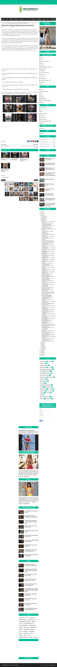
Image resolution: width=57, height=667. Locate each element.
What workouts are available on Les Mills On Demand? (47, 333)
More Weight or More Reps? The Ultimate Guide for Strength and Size (30, 516)
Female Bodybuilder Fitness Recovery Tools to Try (30, 545)
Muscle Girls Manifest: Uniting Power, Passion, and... (48, 235)
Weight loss (22, 19)
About (7, 3)
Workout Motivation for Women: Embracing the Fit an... (47, 298)
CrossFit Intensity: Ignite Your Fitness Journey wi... (48, 268)
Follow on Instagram (44, 146)
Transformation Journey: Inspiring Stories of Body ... (47, 328)
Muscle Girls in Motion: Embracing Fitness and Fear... (47, 256)
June (42, 343)
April (42, 345)
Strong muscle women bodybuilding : (48, 291)
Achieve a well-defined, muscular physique (47, 266)
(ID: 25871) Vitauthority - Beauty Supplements (47, 232)
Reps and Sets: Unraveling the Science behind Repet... (48, 331)
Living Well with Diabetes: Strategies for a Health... (48, 314)
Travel (42, 133)
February (43, 347)
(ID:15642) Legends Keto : (49, 179)
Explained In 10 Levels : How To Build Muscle (48, 230)
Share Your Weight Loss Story (25, 3)
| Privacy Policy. (16, 665)
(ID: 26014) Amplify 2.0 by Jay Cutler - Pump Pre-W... (48, 226)
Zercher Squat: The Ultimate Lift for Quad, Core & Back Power (30, 584)
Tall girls (52, 19)
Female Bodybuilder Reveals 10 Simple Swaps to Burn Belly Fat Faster (31, 609)
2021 (42, 351)
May (42, 344)
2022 (42, 350)
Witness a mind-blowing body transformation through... (46, 296)
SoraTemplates (5, 665)
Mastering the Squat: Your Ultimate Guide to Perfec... (47, 237)
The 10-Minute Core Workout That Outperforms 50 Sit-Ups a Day (30, 579)
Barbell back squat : (44, 286)
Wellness (33, 19)
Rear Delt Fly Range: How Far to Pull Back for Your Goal (30, 526)
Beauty (42, 89)
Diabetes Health (5, 22)
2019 (42, 353)
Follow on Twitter (44, 139)
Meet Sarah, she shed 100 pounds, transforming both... (47, 339)
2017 (42, 355)
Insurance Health (44, 98)
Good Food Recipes (44, 113)
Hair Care (42, 96)
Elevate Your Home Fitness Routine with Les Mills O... (47, 293)
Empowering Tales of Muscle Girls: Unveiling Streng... (47, 285)
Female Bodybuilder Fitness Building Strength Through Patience (30, 550)
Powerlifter (43, 82)
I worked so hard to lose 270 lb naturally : (47, 300)
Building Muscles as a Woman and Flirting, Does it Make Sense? (24, 159)
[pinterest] (55, 1)
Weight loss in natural (45, 61)
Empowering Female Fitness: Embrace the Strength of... (48, 318)
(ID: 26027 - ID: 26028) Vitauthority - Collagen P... (47, 245)
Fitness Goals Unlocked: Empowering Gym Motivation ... (48, 310)
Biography (39, 19)
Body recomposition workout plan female (47, 262)
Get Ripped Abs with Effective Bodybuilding (46, 323)
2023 (42, 214)
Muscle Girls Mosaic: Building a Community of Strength (46, 224)
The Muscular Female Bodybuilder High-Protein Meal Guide (5, 170)
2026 (42, 211)
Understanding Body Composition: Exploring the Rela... (47, 326)
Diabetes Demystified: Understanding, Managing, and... (48, 308)
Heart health (43, 117)
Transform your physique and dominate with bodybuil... (48, 316)
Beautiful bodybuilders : (45, 275)
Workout (42, 3)
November (44, 217)
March (43, 346)
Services (50, 388)
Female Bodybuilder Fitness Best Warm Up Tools (31, 531)
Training (11, 19)
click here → (35, 474)
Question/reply (43, 68)
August (43, 220)
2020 (42, 352)
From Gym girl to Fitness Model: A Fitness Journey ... (47, 290)
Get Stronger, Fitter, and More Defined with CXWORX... (48, 247)
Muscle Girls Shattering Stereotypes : (48, 241)
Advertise (11, 3)
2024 (42, 213)
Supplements (43, 70)
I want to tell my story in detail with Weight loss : (49, 194)
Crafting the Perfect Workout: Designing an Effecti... (48, 337)
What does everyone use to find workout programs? (47, 279)
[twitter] (41, 1)
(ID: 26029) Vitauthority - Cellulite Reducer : (47, 239)
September (44, 219)
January (43, 348)
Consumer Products (44, 91)
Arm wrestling (43, 78)
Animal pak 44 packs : (45, 233)
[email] (51, 1)
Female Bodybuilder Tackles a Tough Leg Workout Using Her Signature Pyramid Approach (31, 590)
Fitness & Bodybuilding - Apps (46, 80)
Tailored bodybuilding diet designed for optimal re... (48, 250)
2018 (42, 354)
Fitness (44, 19)
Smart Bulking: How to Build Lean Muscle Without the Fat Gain (31, 541)
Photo (33, 3)
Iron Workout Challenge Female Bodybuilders (14, 159)
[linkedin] (24, 476)
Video (41, 394)
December (44, 216)
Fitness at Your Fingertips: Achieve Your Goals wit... (48, 306)
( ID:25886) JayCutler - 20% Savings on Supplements (48, 258)
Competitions (43, 74)
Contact (16, 3)
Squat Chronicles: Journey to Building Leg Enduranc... (48, 270)
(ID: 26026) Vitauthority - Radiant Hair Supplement (48, 254)
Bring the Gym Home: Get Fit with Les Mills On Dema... (48, 302)
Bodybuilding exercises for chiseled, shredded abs (47, 252)
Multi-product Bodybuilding (46, 100)
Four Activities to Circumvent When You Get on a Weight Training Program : (50, 204)
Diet (48, 19)
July (42, 342)
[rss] (49, 1)
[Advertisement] (19, 58)
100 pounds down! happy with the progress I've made (47, 288)
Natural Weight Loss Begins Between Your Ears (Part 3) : (50, 164)
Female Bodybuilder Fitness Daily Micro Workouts (31, 511)
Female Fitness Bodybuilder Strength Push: (5, 159)
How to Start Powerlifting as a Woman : (48, 324)
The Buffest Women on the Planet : (49, 184)
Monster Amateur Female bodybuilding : (49, 189)
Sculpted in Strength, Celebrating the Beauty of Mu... (47, 272)
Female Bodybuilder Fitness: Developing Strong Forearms (31, 536)
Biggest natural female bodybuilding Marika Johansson (47, 335)
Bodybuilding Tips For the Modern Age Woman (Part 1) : (50, 168)
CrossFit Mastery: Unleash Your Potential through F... (47, 264)
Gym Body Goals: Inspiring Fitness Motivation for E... (47, 312)
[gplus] (45, 1)
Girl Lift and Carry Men (45, 72)
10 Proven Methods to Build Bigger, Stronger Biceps (30, 594)
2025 (42, 212)
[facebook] (43, 1)
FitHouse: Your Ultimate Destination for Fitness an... (48, 222)
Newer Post (3, 180)
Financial (42, 128)
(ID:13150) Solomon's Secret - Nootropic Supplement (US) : (50, 199)
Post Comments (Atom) (10, 181)
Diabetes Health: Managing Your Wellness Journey (47, 320)
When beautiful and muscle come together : (47, 281)
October (43, 218)
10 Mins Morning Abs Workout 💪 (47, 340)
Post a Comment (6, 177)
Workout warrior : (44, 329)
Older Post (36, 180)
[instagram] (47, 1)
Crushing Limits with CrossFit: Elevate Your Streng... (48, 260)
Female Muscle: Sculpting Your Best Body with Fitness (47, 304)
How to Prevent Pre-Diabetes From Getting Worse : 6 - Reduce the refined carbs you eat (47, 174)
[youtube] (53, 1)
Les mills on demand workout (46, 273)
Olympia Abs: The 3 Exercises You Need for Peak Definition (31, 555)
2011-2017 (12, 665)
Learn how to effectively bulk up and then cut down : (47, 283)
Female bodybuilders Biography (45, 369)
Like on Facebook (43, 141)
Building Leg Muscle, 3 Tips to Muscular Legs (26, 430)
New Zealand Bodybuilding (46, 227)
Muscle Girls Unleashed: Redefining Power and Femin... (47, 277)
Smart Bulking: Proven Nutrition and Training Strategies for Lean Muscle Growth (30, 522)
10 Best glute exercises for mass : (47, 240)
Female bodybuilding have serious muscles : (49, 159)
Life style (37, 3)
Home (3, 3)
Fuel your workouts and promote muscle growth (47, 243)
